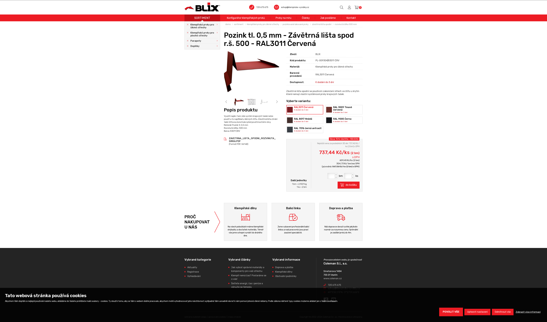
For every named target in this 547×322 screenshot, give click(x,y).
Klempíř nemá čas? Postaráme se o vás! (248, 277)
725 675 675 (262, 7)
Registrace (193, 271)
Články (306, 17)
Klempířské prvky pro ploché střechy (202, 34)
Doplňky (194, 46)
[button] (336, 174)
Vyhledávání (194, 276)
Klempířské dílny (283, 271)
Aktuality (192, 267)
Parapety (195, 41)
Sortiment (202, 18)
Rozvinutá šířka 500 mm (346, 24)
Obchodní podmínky (285, 276)
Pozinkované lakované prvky (296, 24)
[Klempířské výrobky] (202, 7)
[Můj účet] (349, 7)
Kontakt (351, 17)
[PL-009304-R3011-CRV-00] (251, 71)
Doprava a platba (284, 267)
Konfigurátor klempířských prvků (246, 17)
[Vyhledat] (342, 7)
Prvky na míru (283, 17)
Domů (228, 24)
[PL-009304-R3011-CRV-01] (251, 101)
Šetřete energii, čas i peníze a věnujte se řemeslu (247, 285)
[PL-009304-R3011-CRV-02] (264, 101)
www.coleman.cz (332, 278)
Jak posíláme (328, 17)
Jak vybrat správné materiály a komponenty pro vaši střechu (247, 269)
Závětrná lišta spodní (321, 24)
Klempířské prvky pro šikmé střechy (202, 26)
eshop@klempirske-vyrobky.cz (295, 7)
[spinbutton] (332, 176)
